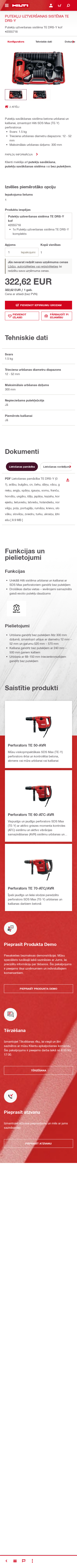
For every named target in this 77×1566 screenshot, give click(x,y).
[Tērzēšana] (23, 1561)
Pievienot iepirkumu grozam (41, 305)
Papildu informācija (19, 154)
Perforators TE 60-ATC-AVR (31, 814)
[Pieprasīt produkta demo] (15, 1561)
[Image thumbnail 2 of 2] (40, 94)
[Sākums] (20, 5)
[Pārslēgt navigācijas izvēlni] (6, 5)
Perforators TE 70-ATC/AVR (31, 888)
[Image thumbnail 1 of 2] (16, 94)
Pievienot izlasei (19, 316)
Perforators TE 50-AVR (27, 745)
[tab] (16, 41)
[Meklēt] (68, 5)
